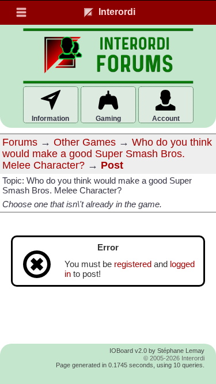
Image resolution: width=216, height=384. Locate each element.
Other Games (85, 142)
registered (132, 264)
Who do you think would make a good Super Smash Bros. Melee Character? (107, 153)
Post (112, 165)
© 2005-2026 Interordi (173, 358)
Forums (19, 142)
